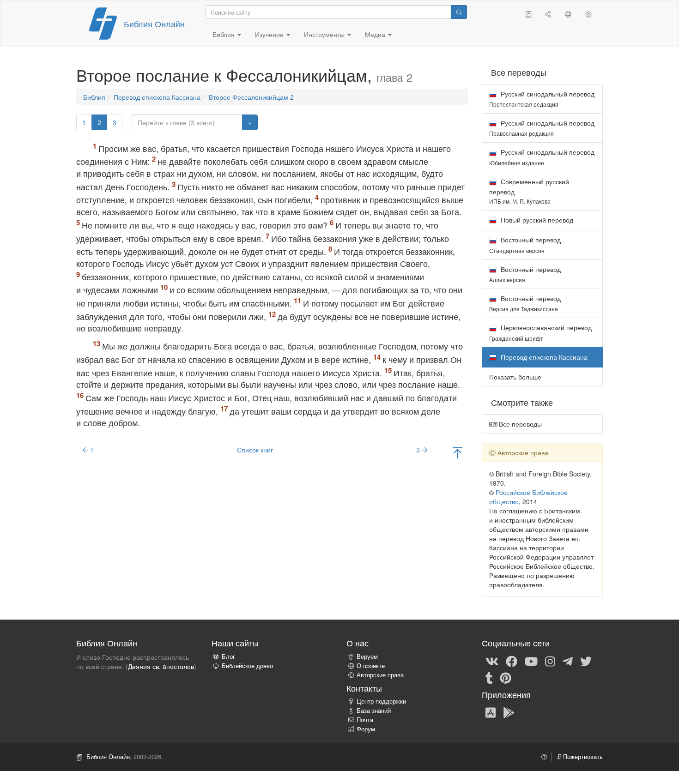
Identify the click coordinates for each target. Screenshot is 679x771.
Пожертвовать (582, 757)
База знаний (374, 710)
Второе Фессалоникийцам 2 (251, 97)
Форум (366, 729)
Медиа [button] (376, 34)
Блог (228, 656)
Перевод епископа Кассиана (157, 97)
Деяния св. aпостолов (161, 666)
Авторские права (380, 675)
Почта (365, 720)
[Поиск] (459, 12)
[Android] (509, 712)
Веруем (367, 656)
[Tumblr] (489, 677)
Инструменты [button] (325, 34)
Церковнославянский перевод (540, 332)
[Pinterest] (505, 677)
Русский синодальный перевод (541, 98)
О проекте (371, 666)
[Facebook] (511, 660)
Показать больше (515, 376)
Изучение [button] (270, 34)
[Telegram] (568, 660)
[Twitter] (586, 660)
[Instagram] (550, 660)
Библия (94, 97)
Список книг (255, 449)
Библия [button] (224, 34)
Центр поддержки (381, 701)
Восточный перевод (525, 244)
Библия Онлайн (154, 23)
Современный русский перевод (529, 191)
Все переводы (519, 423)
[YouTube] (531, 660)
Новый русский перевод (536, 219)
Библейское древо (247, 666)
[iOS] (490, 712)
